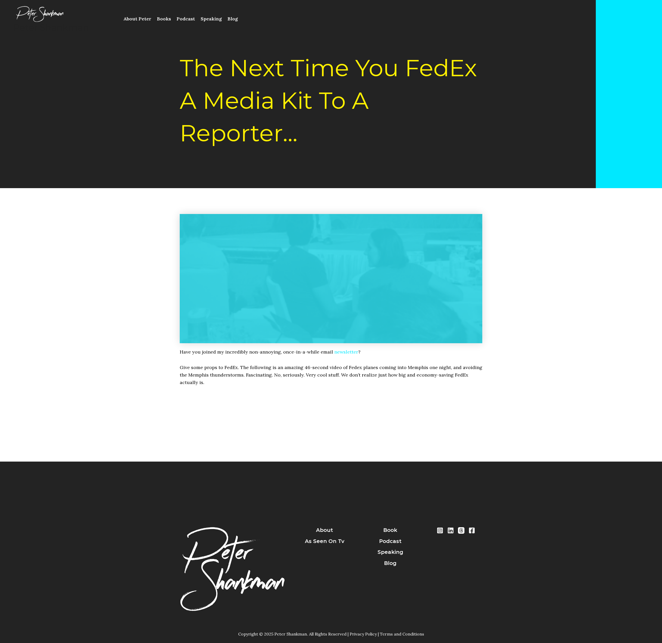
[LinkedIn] (450, 530)
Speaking (211, 19)
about (324, 530)
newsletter (346, 352)
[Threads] (461, 530)
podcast (390, 541)
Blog (233, 19)
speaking (390, 552)
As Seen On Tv (324, 541)
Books (164, 19)
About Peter (137, 19)
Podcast (186, 19)
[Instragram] (440, 530)
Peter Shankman (51, 27)
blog (390, 563)
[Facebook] (472, 530)
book (390, 530)
